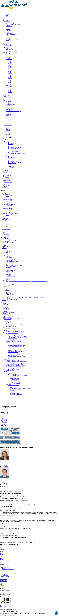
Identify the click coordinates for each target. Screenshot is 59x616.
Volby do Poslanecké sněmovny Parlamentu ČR (15, 165)
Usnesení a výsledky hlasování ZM (11, 22)
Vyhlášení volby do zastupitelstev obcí (13, 350)
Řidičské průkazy (8, 272)
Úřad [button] (3, 99)
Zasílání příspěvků (8, 58)
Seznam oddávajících (9, 26)
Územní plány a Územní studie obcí (9, 316)
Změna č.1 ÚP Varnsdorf (7, 315)
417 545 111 (3, 593)
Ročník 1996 (10, 78)
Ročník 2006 (10, 76)
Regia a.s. (3, 565)
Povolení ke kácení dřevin (9, 293)
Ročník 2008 (10, 74)
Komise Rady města (9, 33)
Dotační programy (6, 98)
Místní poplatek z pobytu (9, 262)
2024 (8, 117)
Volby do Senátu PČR (11, 377)
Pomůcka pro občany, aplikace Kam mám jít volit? (15, 347)
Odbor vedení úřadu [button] (9, 112)
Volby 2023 (5, 327)
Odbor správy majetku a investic (8, 199)
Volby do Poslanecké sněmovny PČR (13, 385)
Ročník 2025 (10, 60)
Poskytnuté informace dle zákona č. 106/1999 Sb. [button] (13, 116)
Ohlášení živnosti (8, 274)
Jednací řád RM (8, 30)
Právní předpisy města (9, 48)
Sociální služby (8, 285)
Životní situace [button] (6, 127)
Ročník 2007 (10, 75)
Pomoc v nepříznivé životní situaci (11, 283)
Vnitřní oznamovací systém (8, 184)
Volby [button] (5, 141)
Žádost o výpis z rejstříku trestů (10, 266)
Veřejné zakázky (6, 139)
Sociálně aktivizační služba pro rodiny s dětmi (12, 37)
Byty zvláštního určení (9, 41)
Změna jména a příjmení (9, 271)
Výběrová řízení (6, 241)
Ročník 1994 (10, 79)
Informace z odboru (10, 103)
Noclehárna (7, 40)
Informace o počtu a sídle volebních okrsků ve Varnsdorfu (16, 335)
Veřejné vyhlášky (6, 238)
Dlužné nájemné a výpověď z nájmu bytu (12, 249)
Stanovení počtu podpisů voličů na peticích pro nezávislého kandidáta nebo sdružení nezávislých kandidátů (23, 353)
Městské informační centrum (8, 169)
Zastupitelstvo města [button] (7, 21)
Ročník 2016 (10, 68)
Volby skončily (12, 390)
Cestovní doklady (8, 263)
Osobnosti (7, 14)
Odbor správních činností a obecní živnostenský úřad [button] (13, 111)
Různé (5, 244)
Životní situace (4, 248)
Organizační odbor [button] (8, 106)
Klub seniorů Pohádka (7, 175)
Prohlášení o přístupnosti (4, 606)
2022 (8, 119)
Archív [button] (7, 85)
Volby (5, 247)
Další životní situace (9, 137)
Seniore (1, 587)
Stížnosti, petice (8, 298)
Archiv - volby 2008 (11, 167)
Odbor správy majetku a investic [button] (10, 104)
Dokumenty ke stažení (7, 319)
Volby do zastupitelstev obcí (12, 143)
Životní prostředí (8, 136)
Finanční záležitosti (7, 243)
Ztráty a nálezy (4, 422)
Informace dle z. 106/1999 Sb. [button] (8, 115)
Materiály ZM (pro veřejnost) (10, 27)
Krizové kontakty (6, 306)
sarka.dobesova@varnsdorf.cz (7, 466)
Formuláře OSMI (6, 232)
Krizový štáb (6, 304)
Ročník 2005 (10, 77)
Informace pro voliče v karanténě (12, 338)
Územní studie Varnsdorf (7, 317)
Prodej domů (8, 256)
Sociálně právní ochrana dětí (10, 284)
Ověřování (7, 269)
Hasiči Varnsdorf (6, 311)
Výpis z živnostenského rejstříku (10, 276)
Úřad (3, 444)
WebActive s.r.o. (13, 609)
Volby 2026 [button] (7, 142)
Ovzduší (7, 211)
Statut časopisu (8, 57)
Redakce (7, 54)
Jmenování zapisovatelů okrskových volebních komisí (14, 363)
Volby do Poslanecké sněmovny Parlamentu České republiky (16, 145)
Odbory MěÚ (4, 193)
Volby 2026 (5, 320)
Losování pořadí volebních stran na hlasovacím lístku (15, 355)
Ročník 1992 (10, 81)
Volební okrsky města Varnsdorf (14, 378)
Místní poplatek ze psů (9, 260)
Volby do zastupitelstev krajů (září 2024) (13, 148)
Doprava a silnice (8, 129)
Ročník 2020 (10, 91)
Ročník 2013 (10, 70)
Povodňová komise (7, 303)
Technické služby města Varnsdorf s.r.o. (8, 569)
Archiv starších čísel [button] (9, 59)
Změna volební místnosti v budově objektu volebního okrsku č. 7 (17, 348)
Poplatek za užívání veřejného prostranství (12, 261)
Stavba (5, 286)
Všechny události (55, 415)
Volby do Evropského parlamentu (13, 161)
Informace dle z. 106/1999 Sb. (6, 219)
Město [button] (3, 19)
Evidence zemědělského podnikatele (11, 273)
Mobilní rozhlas (6, 94)
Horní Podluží (1, 559)
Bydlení (7, 128)
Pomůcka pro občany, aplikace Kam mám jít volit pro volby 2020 (17, 337)
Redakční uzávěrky (9, 55)
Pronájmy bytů (8, 250)
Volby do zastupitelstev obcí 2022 (13, 151)
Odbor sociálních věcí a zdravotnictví (9, 204)
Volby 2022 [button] (7, 150)
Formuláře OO (6, 233)
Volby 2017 (5, 359)
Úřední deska (6, 126)
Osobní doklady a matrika (9, 131)
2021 (8, 120)
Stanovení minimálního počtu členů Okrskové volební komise (19, 375)
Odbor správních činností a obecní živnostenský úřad (11, 213)
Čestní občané (8, 15)
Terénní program (8, 36)
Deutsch (6, 188)
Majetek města (8, 130)
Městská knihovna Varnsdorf (6, 568)
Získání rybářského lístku (9, 292)
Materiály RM (8, 31)
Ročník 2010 (10, 73)
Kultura (5, 176)
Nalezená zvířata (8, 97)
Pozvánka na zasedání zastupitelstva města (10, 240)
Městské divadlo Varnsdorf (6, 574)
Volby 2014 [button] (7, 160)
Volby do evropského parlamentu (12, 374)
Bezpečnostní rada (6, 302)
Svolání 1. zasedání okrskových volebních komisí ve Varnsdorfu (17, 336)
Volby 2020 (5, 332)
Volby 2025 (5, 323)
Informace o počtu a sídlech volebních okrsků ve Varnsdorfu (16, 345)
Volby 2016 (7, 159)
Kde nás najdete (6, 185)
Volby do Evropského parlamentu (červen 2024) (15, 147)
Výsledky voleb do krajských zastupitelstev (16, 383)
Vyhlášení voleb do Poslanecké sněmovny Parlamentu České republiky (16, 361)
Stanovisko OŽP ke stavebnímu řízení (11, 294)
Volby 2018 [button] (7, 156)
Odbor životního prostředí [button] (9, 109)
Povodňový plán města (7, 313)
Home (1, 444)
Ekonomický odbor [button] (9, 101)
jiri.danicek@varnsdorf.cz (6, 484)
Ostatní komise (8, 35)
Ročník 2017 (10, 67)
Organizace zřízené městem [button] (8, 44)
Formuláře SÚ (6, 231)
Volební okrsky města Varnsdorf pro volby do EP (17, 376)
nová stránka (11, 392)
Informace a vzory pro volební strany (13, 352)
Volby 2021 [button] (7, 152)
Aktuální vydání (8, 84)
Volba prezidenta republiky (12, 157)
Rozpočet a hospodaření (7, 46)
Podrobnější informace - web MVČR (15, 379)
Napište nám (6, 186)
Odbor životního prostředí (8, 208)
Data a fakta (6, 18)
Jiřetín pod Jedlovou (1, 556)
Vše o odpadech (6, 95)
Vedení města (6, 20)
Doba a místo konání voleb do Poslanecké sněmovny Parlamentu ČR (16, 365)
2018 (8, 122)
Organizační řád (8, 114)
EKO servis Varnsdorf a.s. (6, 566)
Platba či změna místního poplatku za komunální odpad (14, 259)
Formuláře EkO (6, 230)
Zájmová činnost (6, 179)
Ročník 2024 (10, 61)
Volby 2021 (5, 330)
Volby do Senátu (10, 144)
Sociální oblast (8, 134)
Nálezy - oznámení (7, 246)
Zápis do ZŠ (7, 289)
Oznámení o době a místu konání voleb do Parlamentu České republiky (20, 388)
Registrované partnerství (9, 268)
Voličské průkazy (12, 387)
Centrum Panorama (7, 174)
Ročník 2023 (10, 62)
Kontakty (7, 196)
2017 (8, 123)
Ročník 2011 (9, 72)
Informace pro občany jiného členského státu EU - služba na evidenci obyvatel (17, 339)
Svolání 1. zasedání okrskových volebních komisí (15, 344)
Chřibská (1, 562)
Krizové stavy (6, 307)
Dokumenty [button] (6, 47)
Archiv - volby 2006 (11, 168)
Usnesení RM (8, 29)
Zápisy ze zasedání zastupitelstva (10, 23)
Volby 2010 (5, 371)
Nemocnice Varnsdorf (5, 567)
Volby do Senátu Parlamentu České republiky (14, 162)
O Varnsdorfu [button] (4, 12)
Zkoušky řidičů (8, 254)
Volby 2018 (5, 342)
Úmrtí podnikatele (8, 279)
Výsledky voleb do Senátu (13, 380)
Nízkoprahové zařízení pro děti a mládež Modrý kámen (14, 39)
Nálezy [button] (5, 96)
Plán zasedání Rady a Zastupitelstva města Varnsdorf (13, 24)
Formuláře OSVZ (6, 234)
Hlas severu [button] (5, 52)
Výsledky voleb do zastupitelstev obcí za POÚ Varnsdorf (16, 358)
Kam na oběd (4, 425)
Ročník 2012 (10, 71)
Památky (7, 16)
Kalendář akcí (6, 170)
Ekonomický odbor (7, 194)
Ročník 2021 (10, 64)
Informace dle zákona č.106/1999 (9, 242)
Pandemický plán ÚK (7, 305)
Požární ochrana (6, 308)
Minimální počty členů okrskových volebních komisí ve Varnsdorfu (17, 334)
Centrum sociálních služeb (6, 423)
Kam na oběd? (6, 171)
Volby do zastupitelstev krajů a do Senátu (12, 333)
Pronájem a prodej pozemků (10, 257)
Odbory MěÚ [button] (6, 100)
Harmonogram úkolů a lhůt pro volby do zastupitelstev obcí (16, 351)
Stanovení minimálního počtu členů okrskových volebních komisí (17, 354)
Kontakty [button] (3, 181)
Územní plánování (6, 140)
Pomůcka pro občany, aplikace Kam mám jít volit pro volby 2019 (15, 341)
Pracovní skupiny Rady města (10, 34)
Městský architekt (6, 43)
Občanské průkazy (8, 264)
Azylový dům (8, 38)
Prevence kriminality (9, 207)
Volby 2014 (5, 367)
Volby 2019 (7, 155)
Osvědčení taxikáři (8, 253)
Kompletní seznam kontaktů (8, 182)
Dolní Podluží (1, 554)
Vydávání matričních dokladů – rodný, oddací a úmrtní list (14, 265)
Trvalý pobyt (8, 267)
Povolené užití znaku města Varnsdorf (11, 299)
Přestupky (7, 133)
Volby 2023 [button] (7, 149)
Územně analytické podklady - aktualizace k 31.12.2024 (12, 318)
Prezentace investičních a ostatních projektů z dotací (11, 51)
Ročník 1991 (10, 82)
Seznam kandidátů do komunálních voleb (16, 394)
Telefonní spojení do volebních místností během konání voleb (15, 366)
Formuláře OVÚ (6, 236)
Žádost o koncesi (8, 278)
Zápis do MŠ (8, 288)
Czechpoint (5, 138)
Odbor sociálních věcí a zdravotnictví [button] (11, 107)
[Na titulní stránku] (13, 9)
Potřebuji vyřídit (4, 419)
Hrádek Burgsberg (6, 172)
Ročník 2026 (10, 86)
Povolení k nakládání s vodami (10, 295)
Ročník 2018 (10, 66)
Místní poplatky (4, 420)
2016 (8, 124)
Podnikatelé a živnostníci (9, 132)
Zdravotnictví (6, 42)
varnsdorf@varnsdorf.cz (6, 594)
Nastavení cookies (3, 605)
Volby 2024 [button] (7, 146)
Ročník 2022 (10, 63)
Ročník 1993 (10, 80)
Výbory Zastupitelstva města (10, 32)
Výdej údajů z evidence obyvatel (10, 270)
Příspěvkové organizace (9, 45)
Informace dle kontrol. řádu (8, 125)
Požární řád (5, 309)
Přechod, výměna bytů (9, 251)
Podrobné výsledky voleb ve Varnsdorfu (15, 389)
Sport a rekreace (6, 177)
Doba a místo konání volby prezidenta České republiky (16, 346)
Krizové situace (4, 301)
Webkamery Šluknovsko (7, 180)
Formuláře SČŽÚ (6, 235)
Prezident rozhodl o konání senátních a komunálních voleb (18, 391)
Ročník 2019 (10, 65)
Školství (5, 287)
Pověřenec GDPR (6, 183)
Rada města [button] (5, 28)
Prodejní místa (8, 56)
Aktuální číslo (8, 53)
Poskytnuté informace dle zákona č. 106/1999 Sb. (11, 220)
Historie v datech (8, 13)
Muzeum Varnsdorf (5, 575)
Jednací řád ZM (8, 25)
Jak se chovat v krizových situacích (9, 312)
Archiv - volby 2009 (11, 166)
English (3, 188)
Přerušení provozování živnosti (10, 275)
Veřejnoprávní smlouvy (9, 49)
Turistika (5, 178)
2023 (8, 118)
